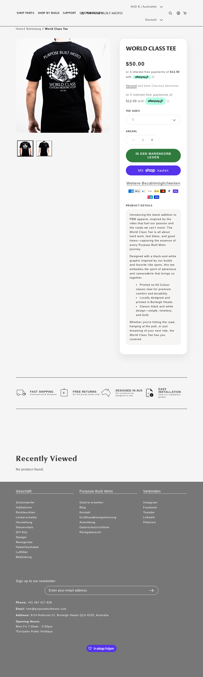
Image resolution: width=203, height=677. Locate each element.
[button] (25, 13)
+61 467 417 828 (40, 602)
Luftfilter (22, 552)
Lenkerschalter (26, 517)
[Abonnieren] (151, 589)
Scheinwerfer (25, 502)
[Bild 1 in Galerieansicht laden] (25, 148)
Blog (82, 507)
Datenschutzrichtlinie (94, 527)
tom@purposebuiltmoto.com (46, 608)
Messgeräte (24, 542)
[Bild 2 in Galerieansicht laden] (44, 148)
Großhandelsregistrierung (97, 517)
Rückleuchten (25, 512)
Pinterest (149, 522)
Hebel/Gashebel (27, 547)
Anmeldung (87, 522)
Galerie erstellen (91, 502)
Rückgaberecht (90, 532)
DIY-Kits (21, 532)
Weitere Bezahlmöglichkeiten (153, 183)
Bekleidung (33, 28)
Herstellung (24, 522)
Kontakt (84, 512)
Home (19, 28)
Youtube (149, 512)
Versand (131, 85)
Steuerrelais (24, 527)
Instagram (150, 502)
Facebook (150, 507)
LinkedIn (149, 517)
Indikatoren (24, 507)
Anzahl (131, 131)
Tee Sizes (133, 110)
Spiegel (21, 537)
